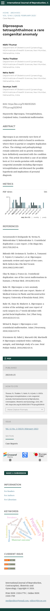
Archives (15, 13)
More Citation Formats (18, 409)
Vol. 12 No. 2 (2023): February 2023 (19, 15)
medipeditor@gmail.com (17, 600)
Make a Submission (16, 473)
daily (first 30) (25, 217)
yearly (44, 217)
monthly (36, 217)
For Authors (9, 495)
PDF (9, 358)
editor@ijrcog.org (38, 600)
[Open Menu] (3, 3)
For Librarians (10, 499)
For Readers (9, 491)
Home (6, 13)
